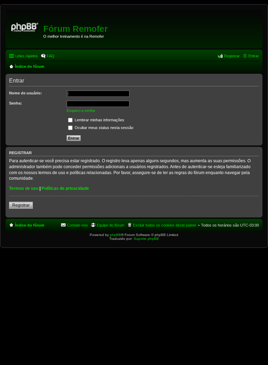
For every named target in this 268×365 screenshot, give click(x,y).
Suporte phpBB (146, 239)
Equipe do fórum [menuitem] (110, 225)
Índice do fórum (29, 225)
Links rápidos (26, 56)
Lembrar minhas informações (99, 120)
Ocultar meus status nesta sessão (103, 128)
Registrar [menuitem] (232, 56)
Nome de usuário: (25, 93)
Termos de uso (23, 188)
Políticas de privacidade (65, 188)
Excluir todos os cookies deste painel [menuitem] (164, 225)
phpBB (115, 235)
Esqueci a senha (81, 110)
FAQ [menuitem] (50, 56)
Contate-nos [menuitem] (77, 225)
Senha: (15, 103)
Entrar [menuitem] (253, 56)
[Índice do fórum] (25, 26)
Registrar (21, 205)
